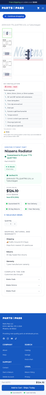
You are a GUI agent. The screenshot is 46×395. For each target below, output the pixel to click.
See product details (14, 215)
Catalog (27, 350)
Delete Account (8, 377)
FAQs (4, 355)
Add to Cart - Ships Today (23, 388)
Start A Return (8, 372)
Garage (27, 355)
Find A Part (29, 359)
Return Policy (30, 372)
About (5, 350)
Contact (5, 367)
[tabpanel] (28, 53)
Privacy (27, 377)
